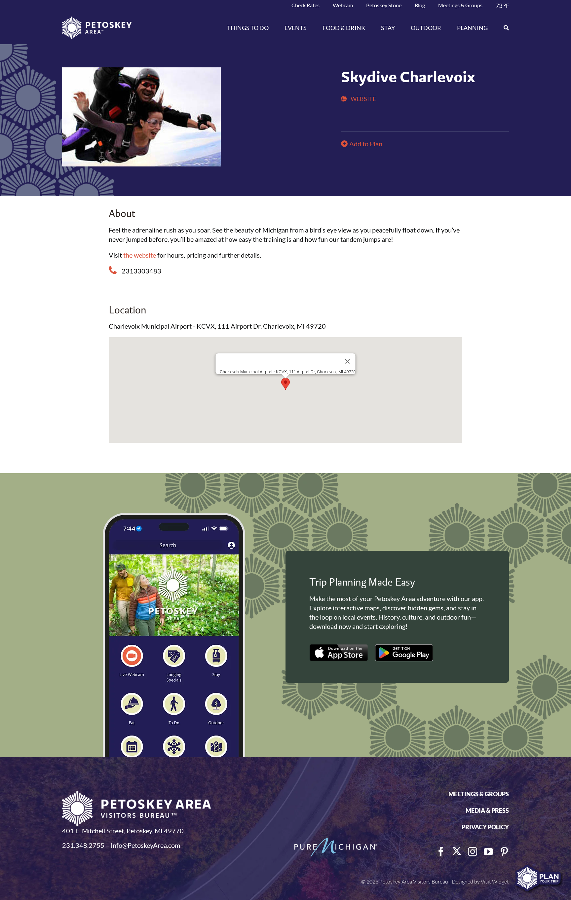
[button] (285, 384)
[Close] (347, 361)
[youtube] (488, 851)
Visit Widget (495, 881)
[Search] (502, 27)
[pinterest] (504, 851)
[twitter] (456, 851)
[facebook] (440, 851)
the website (139, 255)
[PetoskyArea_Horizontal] (97, 20)
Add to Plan (365, 144)
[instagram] (472, 851)
